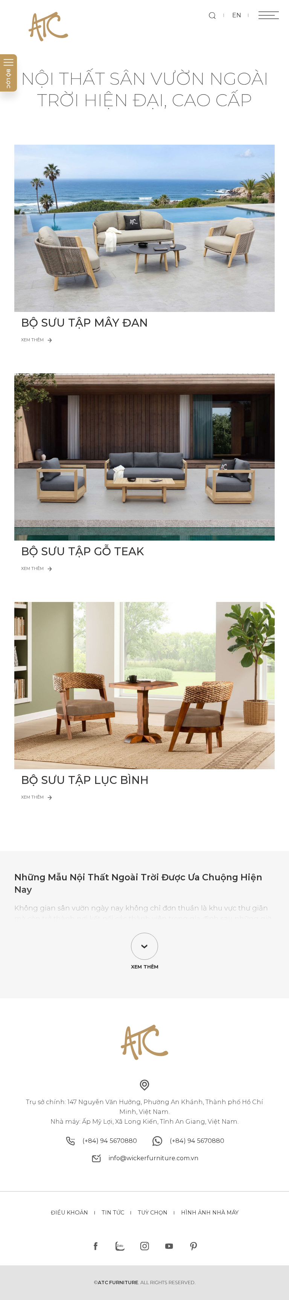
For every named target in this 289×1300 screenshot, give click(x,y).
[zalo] (120, 1246)
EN (236, 15)
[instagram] (145, 1246)
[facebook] (96, 1246)
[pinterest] (193, 1246)
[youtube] (169, 1246)
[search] (212, 15)
